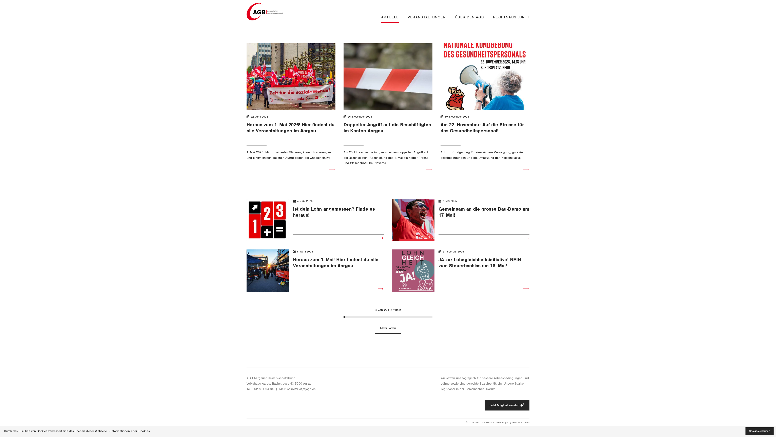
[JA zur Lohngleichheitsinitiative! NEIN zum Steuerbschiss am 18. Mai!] (413, 270)
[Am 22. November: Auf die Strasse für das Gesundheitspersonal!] (485, 76)
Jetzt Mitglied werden (505, 405)
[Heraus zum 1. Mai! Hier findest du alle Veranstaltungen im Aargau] (268, 270)
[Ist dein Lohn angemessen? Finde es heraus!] (268, 220)
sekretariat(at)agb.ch (301, 389)
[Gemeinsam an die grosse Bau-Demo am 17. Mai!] (413, 220)
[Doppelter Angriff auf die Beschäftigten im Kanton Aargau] (388, 76)
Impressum (488, 422)
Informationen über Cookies (130, 431)
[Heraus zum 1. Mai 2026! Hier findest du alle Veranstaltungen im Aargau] (291, 76)
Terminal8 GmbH (520, 422)
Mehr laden (388, 328)
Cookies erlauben (759, 431)
